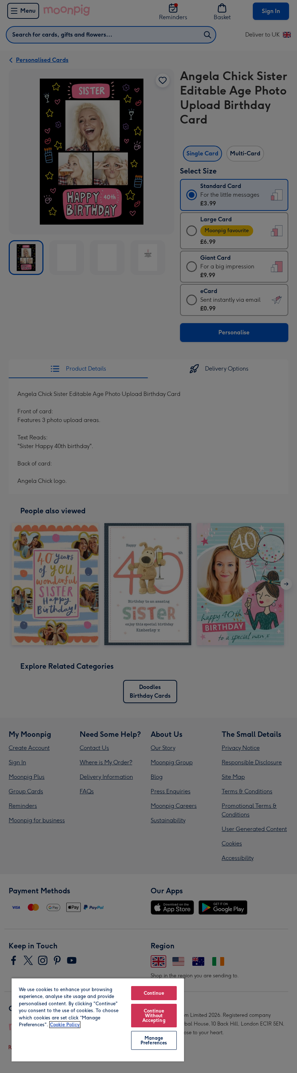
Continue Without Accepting (154, 1015)
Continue (154, 993)
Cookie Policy (65, 1024)
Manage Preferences (154, 1040)
